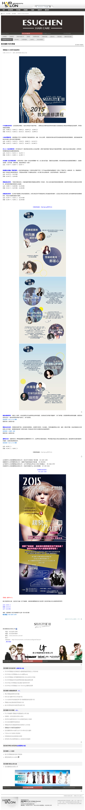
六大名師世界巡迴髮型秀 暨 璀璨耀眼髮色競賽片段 (20, 699)
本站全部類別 (40, 39)
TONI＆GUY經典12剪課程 (12, 733)
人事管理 (4, 36)
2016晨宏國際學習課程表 (12, 722)
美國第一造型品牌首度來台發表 (14, 716)
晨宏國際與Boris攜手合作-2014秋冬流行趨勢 (18, 730)
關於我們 (47, 10)
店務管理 (12, 36)
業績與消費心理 (20, 36)
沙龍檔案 (26, 10)
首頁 (4, 10)
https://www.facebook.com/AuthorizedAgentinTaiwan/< (26, 639)
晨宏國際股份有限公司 (11, 766)
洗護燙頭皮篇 (36, 36)
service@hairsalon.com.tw (31, 802)
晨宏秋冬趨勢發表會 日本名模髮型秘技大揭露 (18, 719)
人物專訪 (32, 39)
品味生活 (52, 36)
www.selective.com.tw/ (15, 635)
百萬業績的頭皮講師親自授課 (13, 736)
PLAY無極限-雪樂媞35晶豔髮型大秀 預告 (17, 713)
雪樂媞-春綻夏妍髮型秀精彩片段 (14, 702)
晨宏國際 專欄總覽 (79, 44)
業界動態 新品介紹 (6, 39)
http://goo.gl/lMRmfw (46, 452)
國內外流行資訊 (68, 36)
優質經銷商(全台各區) (11, 757)
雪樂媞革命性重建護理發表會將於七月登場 (17, 725)
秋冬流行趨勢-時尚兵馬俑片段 (13, 696)
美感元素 (59, 36)
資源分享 (40, 10)
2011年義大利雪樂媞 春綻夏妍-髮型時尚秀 (17, 683)
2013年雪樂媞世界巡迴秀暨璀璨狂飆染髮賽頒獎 (19, 680)
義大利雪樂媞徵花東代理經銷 (13, 754)
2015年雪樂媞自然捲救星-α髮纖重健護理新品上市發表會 (21, 671)
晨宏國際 (14, 13)
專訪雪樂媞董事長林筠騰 (12, 694)
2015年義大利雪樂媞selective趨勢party (16, 674)
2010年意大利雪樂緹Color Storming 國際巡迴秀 (19, 685)
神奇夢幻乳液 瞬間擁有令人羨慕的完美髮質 (17, 739)
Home (3, 13)
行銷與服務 (24, 39)
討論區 (32, 10)
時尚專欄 (18, 10)
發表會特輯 (10, 10)
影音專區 (17, 39)
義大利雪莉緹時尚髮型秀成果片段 (15, 705)
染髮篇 (28, 36)
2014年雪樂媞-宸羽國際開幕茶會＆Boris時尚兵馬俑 (20, 677)
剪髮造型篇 (44, 36)
